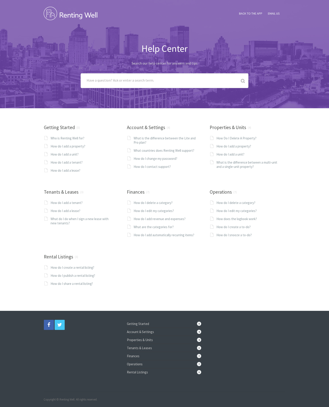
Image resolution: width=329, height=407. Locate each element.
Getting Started (59, 127)
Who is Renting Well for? (67, 138)
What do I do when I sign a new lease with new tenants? (80, 221)
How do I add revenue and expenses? (160, 219)
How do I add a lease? (65, 170)
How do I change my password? (155, 158)
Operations (221, 192)
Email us (274, 13)
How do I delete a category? (153, 203)
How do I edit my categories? (154, 211)
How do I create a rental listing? (72, 267)
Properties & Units (228, 127)
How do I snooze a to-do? (234, 235)
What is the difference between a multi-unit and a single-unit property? (246, 164)
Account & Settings (146, 127)
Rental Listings (58, 257)
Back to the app (250, 13)
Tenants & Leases (61, 192)
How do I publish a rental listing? (73, 275)
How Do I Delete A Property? (236, 138)
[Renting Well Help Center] (70, 12)
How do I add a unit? (65, 154)
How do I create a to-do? (233, 227)
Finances (136, 192)
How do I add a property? (68, 146)
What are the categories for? (154, 227)
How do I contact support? (152, 167)
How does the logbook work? (236, 219)
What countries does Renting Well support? (164, 150)
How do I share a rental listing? (72, 283)
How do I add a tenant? (67, 162)
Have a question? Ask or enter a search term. (120, 80)
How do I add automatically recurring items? (164, 235)
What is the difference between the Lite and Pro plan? (165, 140)
